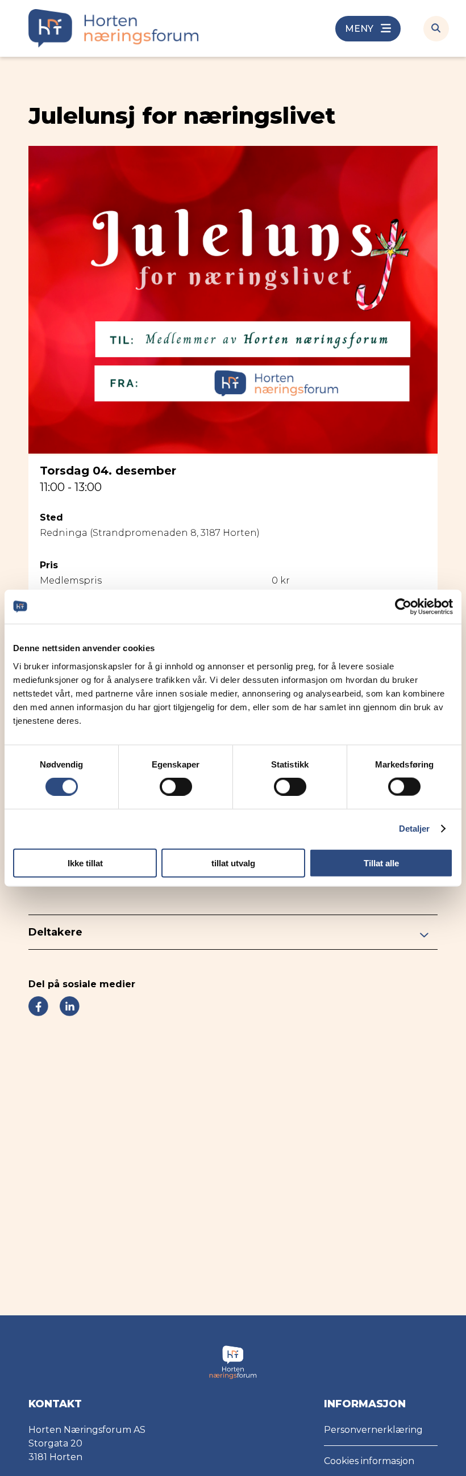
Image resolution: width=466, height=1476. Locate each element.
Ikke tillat (85, 862)
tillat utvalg (233, 862)
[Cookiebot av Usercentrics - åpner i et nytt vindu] (403, 606)
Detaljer (414, 828)
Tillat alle (381, 862)
